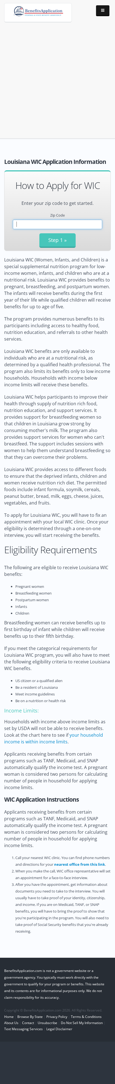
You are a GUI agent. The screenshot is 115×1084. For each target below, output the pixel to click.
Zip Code (57, 215)
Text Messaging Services (23, 1029)
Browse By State (30, 1016)
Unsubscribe (47, 1022)
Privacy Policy (56, 1016)
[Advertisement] (57, 75)
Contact (28, 1022)
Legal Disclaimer (59, 1029)
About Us (11, 1022)
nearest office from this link (79, 864)
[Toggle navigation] (102, 10)
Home (9, 1016)
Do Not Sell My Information (82, 1022)
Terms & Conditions (86, 1016)
